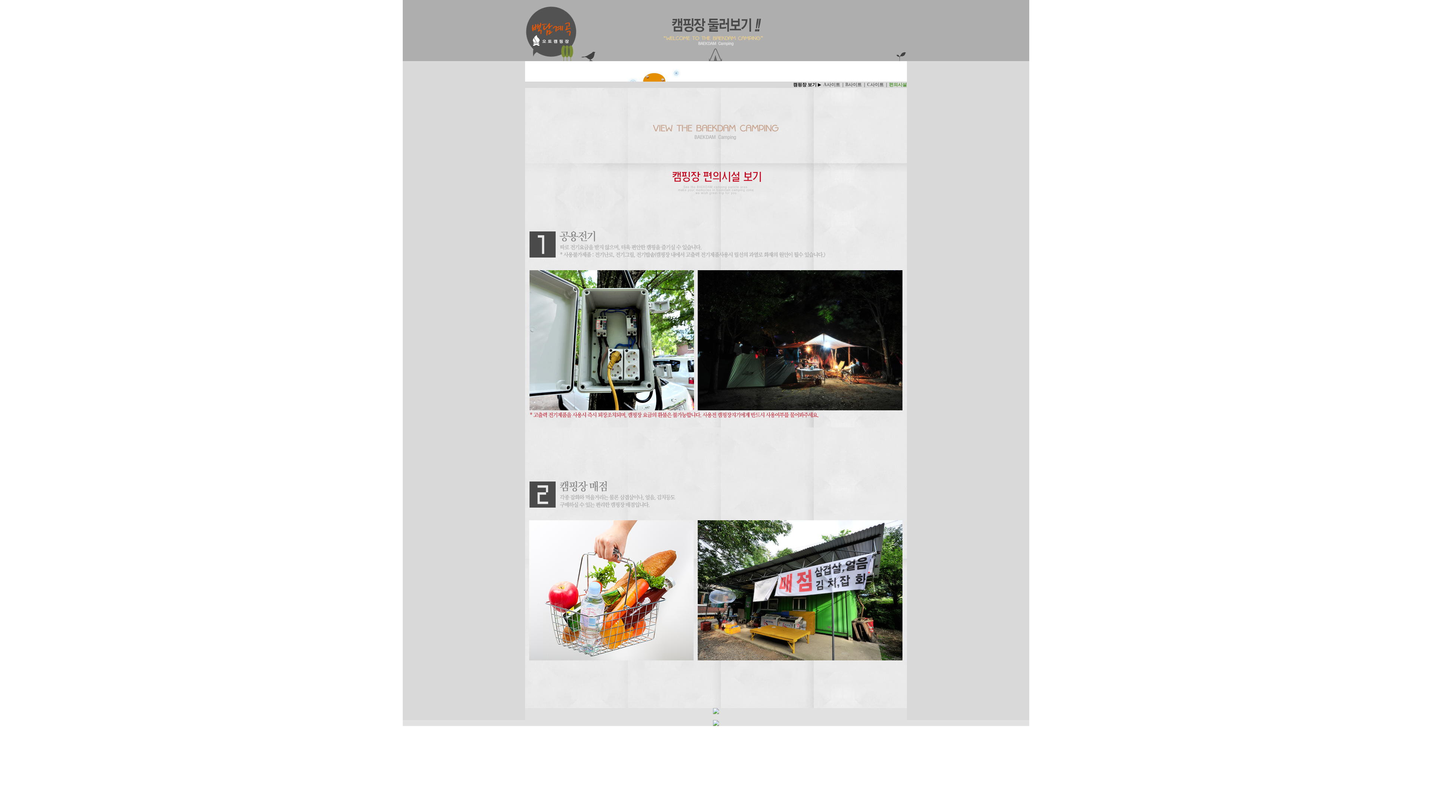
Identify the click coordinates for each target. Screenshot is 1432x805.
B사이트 (853, 84)
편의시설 (898, 84)
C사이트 (875, 84)
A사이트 (831, 84)
